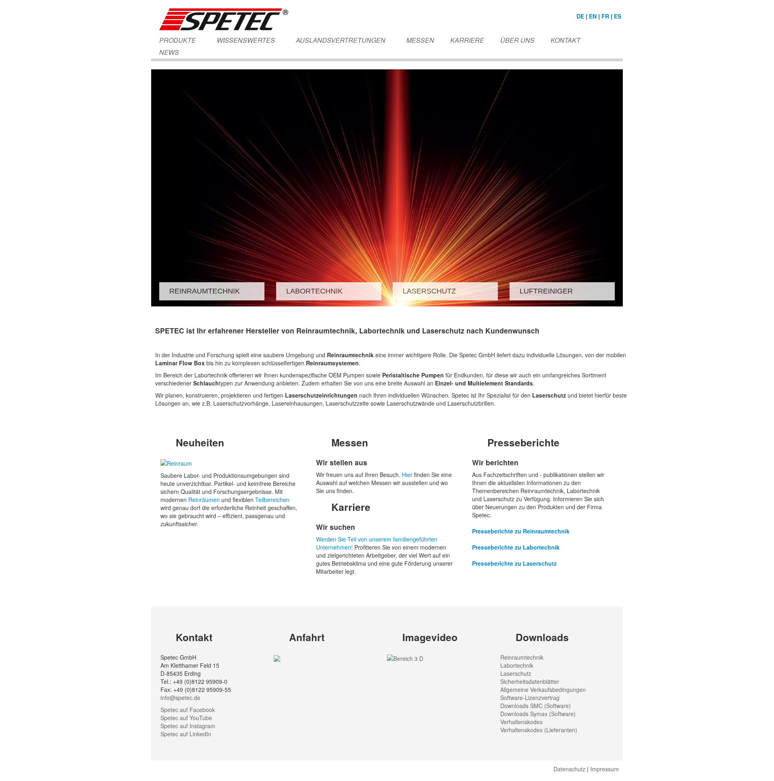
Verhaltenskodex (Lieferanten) (538, 730)
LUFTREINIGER (546, 291)
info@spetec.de (180, 698)
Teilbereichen (272, 500)
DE (580, 16)
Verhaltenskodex (521, 722)
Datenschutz (569, 769)
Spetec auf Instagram (187, 726)
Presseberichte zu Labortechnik (516, 547)
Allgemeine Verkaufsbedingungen (543, 689)
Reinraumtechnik (521, 657)
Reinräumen (204, 500)
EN (593, 16)
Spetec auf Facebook (187, 710)
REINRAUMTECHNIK (204, 291)
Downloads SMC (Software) (535, 706)
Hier (408, 475)
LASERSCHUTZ (429, 291)
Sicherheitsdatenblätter (529, 681)
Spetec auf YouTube (186, 718)
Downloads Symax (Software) (538, 714)
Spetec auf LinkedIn (185, 734)
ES (617, 16)
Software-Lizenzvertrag (530, 698)
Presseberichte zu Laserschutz (514, 563)
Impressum (604, 769)
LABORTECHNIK (314, 291)
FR (605, 16)
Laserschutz (515, 673)
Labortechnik (516, 665)
